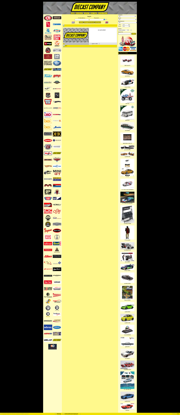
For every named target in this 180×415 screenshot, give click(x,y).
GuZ (178, 413)
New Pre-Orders (124, 53)
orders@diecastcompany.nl (71, 413)
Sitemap (59, 413)
